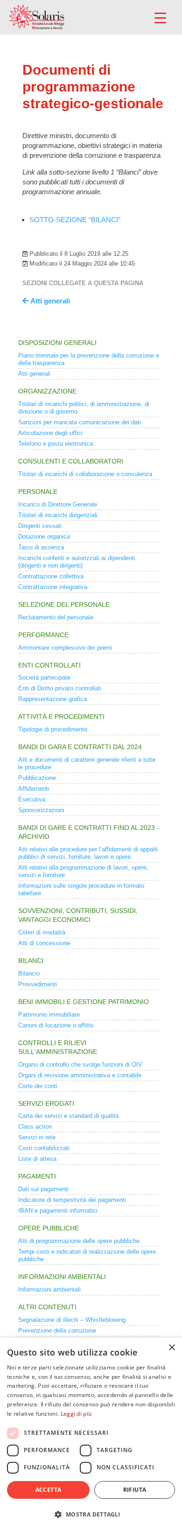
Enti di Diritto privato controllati (59, 688)
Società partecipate (44, 677)
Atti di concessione (44, 943)
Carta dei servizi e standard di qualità (68, 1115)
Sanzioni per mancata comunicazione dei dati (79, 422)
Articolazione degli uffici (50, 432)
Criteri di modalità (41, 932)
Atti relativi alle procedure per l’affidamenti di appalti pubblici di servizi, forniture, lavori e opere (88, 853)
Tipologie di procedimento (52, 729)
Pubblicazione (37, 777)
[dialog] (91, 1434)
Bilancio (29, 973)
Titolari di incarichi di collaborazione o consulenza (85, 474)
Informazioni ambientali (49, 1289)
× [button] (171, 1347)
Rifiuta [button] (135, 1490)
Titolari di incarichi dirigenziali (58, 515)
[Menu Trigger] (160, 17)
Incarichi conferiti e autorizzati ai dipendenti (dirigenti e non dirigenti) (76, 562)
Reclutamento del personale (55, 617)
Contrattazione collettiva (51, 576)
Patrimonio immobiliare (49, 1014)
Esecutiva (31, 799)
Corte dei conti (37, 1085)
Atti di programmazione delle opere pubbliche (79, 1240)
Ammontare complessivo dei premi (65, 647)
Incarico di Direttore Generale (57, 504)
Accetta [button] (48, 1490)
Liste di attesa (37, 1158)
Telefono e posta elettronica (55, 443)
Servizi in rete (37, 1137)
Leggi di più (76, 1414)
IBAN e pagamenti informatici (58, 1210)
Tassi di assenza (41, 547)
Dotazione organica (44, 536)
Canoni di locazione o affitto (55, 1025)
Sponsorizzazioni (41, 810)
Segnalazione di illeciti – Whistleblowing (72, 1319)
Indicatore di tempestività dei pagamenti (72, 1199)
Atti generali (34, 373)
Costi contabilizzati (44, 1148)
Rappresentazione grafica (52, 698)
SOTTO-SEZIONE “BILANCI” (74, 220)
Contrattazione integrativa (52, 586)
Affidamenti (33, 788)
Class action (35, 1126)
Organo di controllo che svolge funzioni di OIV (80, 1064)
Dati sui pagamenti (43, 1189)
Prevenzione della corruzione (57, 1330)
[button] (91, 1514)
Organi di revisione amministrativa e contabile (79, 1075)
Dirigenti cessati (40, 525)
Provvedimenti (37, 984)
